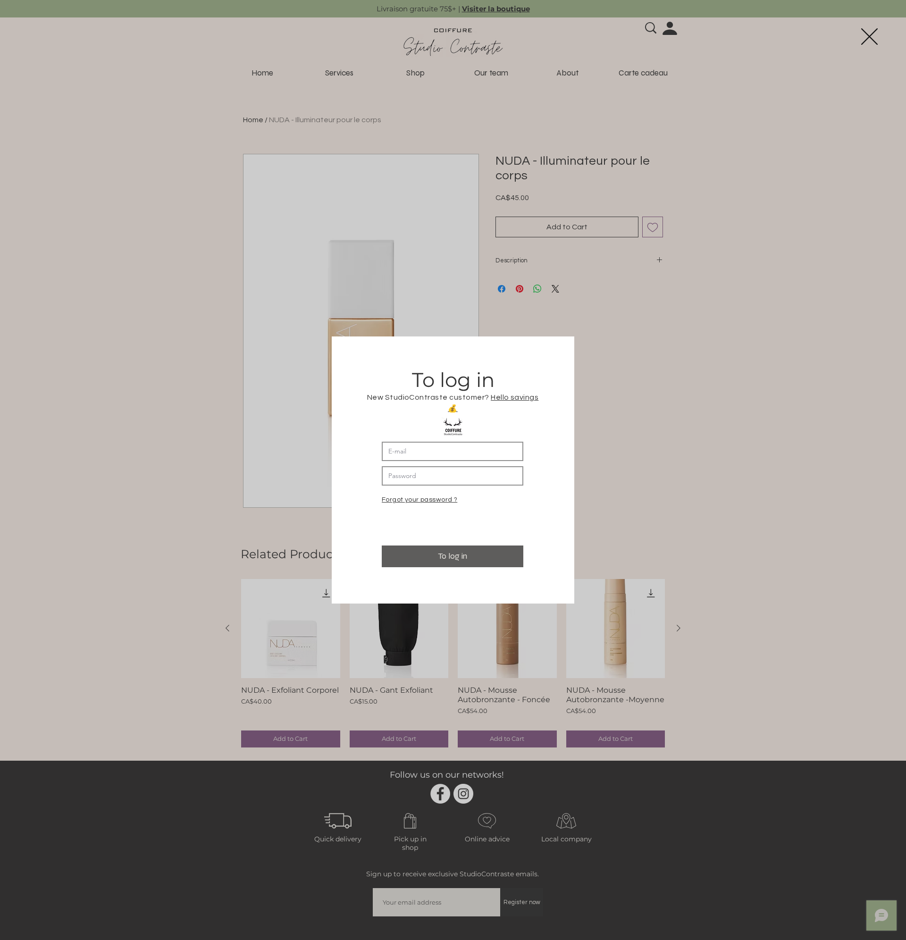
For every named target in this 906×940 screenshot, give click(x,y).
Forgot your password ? (419, 499)
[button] (869, 36)
